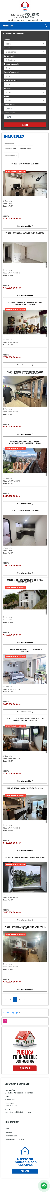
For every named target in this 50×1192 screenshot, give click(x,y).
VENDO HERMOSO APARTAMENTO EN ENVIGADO (25, 233)
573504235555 (27, 17)
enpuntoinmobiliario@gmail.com (18, 1112)
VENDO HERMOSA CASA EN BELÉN (25, 511)
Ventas (9, 1132)
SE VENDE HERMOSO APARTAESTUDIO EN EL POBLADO (25, 650)
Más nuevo (11, 148)
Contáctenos (11, 1135)
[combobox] (25, 43)
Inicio (8, 1128)
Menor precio (26, 148)
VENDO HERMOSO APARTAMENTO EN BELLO (25, 788)
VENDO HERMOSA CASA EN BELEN (25, 164)
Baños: (6, 96)
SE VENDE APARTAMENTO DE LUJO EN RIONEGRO (25, 858)
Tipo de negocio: (10, 80)
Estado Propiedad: (11, 72)
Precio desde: (9, 104)
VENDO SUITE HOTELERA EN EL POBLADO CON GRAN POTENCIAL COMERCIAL (25, 719)
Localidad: (8, 48)
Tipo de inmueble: (11, 64)
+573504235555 (31, 14)
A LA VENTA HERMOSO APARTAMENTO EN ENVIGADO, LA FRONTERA (25, 303)
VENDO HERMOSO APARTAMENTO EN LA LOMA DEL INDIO (25, 928)
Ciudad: (7, 39)
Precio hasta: (9, 113)
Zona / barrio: (9, 56)
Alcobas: (7, 88)
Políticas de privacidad (15, 1139)
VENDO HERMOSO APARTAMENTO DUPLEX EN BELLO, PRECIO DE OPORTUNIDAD (25, 373)
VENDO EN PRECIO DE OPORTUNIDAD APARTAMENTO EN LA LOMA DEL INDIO (25, 442)
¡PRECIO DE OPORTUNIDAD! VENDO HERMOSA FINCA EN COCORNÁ (25, 581)
